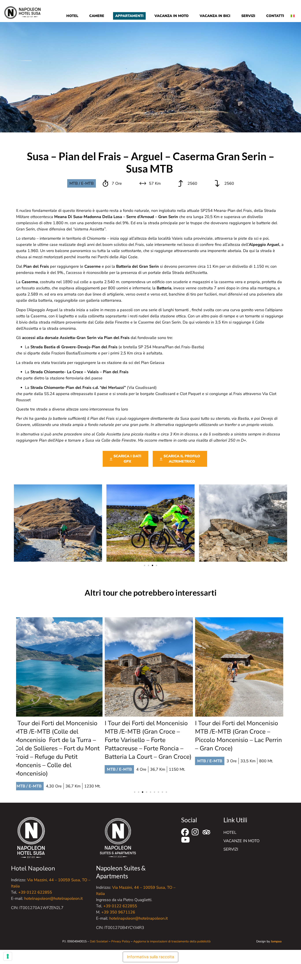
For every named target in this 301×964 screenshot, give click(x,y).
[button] (144, 565)
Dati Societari (99, 941)
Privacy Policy (120, 941)
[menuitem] (294, 12)
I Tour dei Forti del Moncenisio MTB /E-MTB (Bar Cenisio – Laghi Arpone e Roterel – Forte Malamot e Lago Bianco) (239, 736)
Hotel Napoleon (33, 868)
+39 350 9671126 (118, 912)
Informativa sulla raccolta (150, 957)
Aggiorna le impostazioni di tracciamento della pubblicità (171, 941)
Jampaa (276, 941)
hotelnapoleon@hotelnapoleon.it (53, 898)
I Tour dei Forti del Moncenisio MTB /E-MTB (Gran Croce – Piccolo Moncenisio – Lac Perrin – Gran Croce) (149, 736)
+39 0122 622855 (35, 892)
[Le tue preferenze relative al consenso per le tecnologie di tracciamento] (8, 956)
